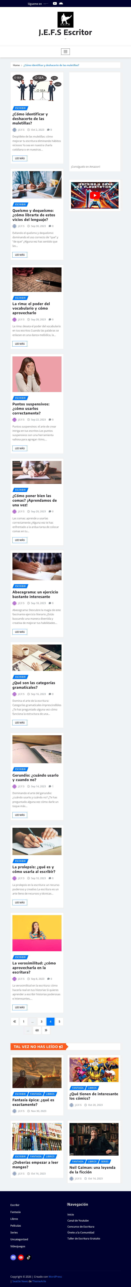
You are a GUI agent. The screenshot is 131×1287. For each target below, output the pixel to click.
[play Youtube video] (95, 195)
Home (16, 65)
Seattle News (20, 1281)
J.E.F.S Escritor (65, 32)
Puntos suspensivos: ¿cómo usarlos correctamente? (31, 408)
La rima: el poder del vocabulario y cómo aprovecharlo (31, 308)
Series (14, 1232)
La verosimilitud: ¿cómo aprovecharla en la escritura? (34, 967)
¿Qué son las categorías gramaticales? (33, 685)
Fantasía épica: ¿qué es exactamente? (33, 1102)
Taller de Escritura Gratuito (83, 1238)
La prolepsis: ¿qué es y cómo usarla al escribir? (33, 869)
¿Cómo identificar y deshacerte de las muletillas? (51, 65)
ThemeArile (39, 1281)
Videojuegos (17, 1246)
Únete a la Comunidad (80, 1232)
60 (37, 1030)
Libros (14, 1219)
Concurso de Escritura (80, 1226)
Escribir (14, 1205)
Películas (15, 1225)
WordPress (55, 1276)
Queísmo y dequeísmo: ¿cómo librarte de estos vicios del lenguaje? (33, 215)
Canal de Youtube (78, 1220)
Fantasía (15, 1212)
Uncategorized (19, 1239)
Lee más (20, 158)
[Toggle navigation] (65, 51)
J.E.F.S (21, 129)
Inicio (70, 1214)
